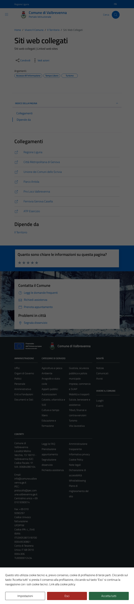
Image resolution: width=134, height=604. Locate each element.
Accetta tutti (108, 596)
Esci (67, 596)
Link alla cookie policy (62, 584)
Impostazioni (25, 596)
